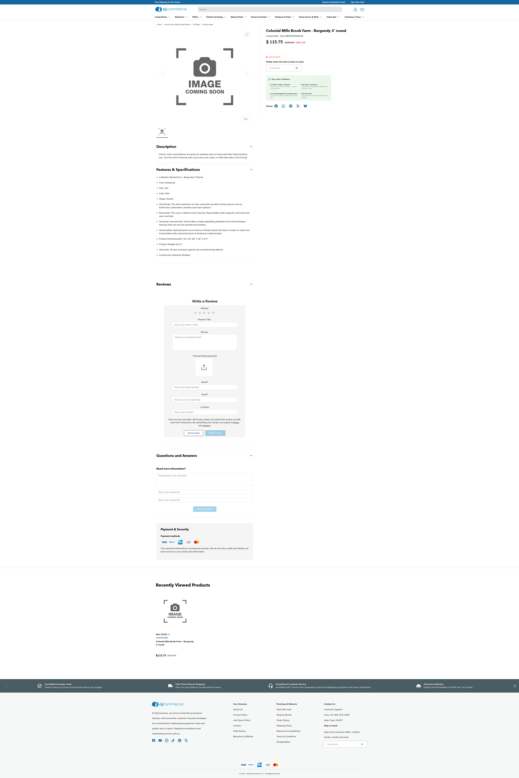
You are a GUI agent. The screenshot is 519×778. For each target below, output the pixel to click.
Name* (204, 382)
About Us (238, 709)
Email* (205, 394)
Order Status (283, 720)
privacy (206, 425)
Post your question (205, 509)
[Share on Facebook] (276, 106)
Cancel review (194, 433)
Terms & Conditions (286, 736)
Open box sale (357, 2)
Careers (237, 725)
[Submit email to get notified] (296, 68)
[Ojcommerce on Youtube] (160, 739)
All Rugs (196, 24)
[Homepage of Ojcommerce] (171, 9)
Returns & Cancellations (289, 731)
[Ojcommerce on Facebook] (154, 739)
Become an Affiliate (243, 736)
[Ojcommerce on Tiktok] (173, 739)
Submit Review (215, 433)
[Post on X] (298, 106)
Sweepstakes (283, 741)
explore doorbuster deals (333, 2)
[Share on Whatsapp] (283, 106)
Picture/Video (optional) (205, 356)
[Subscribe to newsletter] (362, 744)
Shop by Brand (284, 714)
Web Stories (239, 731)
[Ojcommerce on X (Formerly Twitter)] (186, 739)
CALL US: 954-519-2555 (337, 714)
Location (204, 407)
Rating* (205, 308)
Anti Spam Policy (241, 720)
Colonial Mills (272, 36)
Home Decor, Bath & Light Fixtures (177, 24)
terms (236, 422)
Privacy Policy (240, 714)
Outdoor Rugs (208, 24)
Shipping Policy (284, 725)
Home (159, 24)
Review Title (204, 319)
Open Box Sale (284, 709)
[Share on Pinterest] (291, 106)
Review (204, 332)
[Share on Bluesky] (305, 106)
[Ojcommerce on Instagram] (167, 739)
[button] (195, 312)
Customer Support (333, 709)
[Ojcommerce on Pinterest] (180, 739)
